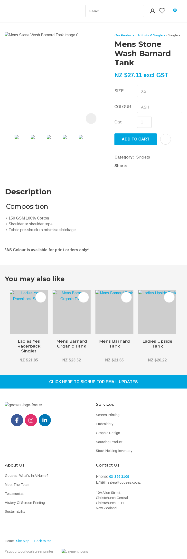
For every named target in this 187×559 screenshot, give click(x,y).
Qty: (118, 122)
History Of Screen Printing (25, 503)
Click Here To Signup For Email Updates (93, 382)
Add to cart (136, 139)
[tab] (93, 238)
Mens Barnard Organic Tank (71, 344)
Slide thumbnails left (10, 144)
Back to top (43, 541)
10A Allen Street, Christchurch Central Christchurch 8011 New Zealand (112, 500)
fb (17, 420)
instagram (31, 420)
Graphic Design (108, 433)
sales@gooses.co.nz (124, 482)
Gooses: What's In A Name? (26, 476)
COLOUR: (123, 107)
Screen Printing (108, 415)
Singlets (174, 35)
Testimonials (14, 494)
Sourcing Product (109, 442)
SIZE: (119, 91)
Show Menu (15, 11)
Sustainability (15, 511)
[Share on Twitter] (137, 166)
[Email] (144, 165)
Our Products (124, 35)
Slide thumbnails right (97, 144)
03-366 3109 (119, 477)
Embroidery (104, 424)
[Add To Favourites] (165, 139)
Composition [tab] (27, 206)
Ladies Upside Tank (157, 344)
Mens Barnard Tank (114, 344)
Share (120, 166)
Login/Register (152, 11)
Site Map (22, 541)
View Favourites (162, 11)
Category (123, 157)
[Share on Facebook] (130, 165)
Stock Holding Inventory (114, 451)
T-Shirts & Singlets (151, 35)
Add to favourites (40, 297)
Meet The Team (17, 485)
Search (138, 11)
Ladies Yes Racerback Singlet (28, 346)
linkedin (45, 420)
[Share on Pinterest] (151, 165)
